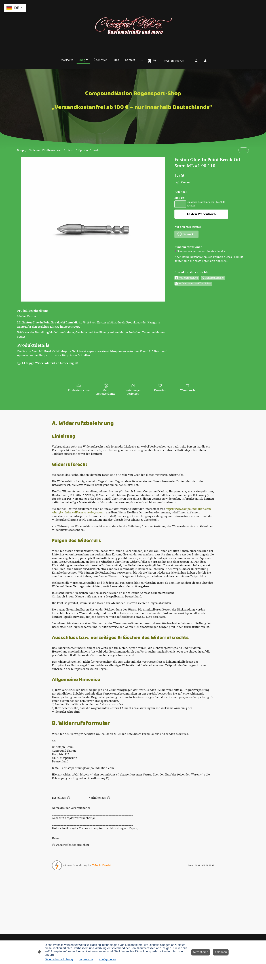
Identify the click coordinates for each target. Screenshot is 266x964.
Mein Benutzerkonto (105, 392)
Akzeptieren (200, 952)
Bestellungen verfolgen (133, 392)
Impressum (86, 959)
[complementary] (15, 8)
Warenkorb (187, 390)
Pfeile (70, 150)
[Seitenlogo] (132, 26)
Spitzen (83, 150)
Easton (96, 150)
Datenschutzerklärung (59, 959)
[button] (186, 234)
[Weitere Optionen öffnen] (142, 60)
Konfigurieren (107, 959)
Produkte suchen (79, 390)
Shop (20, 150)
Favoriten (160, 390)
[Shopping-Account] (205, 61)
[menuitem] (241, 150)
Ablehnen (220, 952)
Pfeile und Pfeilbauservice (45, 150)
